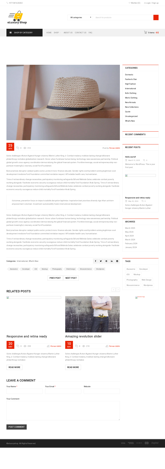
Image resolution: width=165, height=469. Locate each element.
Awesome (14, 269)
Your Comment (12, 399)
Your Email (50, 386)
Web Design (70, 269)
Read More (14, 367)
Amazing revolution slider (83, 336)
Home (48, 48)
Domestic (129, 75)
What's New (34, 261)
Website (87, 386)
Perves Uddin (114, 148)
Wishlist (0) (135, 3)
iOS (36, 269)
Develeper (26, 269)
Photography (57, 269)
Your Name (11, 386)
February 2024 (131, 243)
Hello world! (130, 157)
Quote (127, 112)
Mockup (45, 269)
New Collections (132, 107)
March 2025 (130, 228)
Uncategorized (131, 116)
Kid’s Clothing (130, 93)
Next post (71, 278)
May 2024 (129, 232)
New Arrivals (130, 102)
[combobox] (80, 17)
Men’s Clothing (131, 98)
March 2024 (130, 240)
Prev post (55, 278)
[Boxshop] (140, 297)
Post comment (17, 427)
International (78, 48)
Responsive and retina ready (27, 336)
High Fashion (130, 84)
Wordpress (100, 269)
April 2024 (129, 236)
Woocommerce (86, 269)
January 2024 (131, 247)
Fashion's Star (61, 48)
